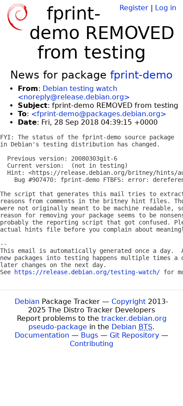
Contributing (91, 343)
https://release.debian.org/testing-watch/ (87, 272)
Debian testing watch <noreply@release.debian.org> (74, 92)
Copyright (128, 301)
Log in (165, 8)
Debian (27, 301)
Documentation (42, 335)
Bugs (89, 335)
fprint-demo (141, 75)
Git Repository (134, 335)
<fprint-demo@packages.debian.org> (98, 114)
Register (133, 8)
